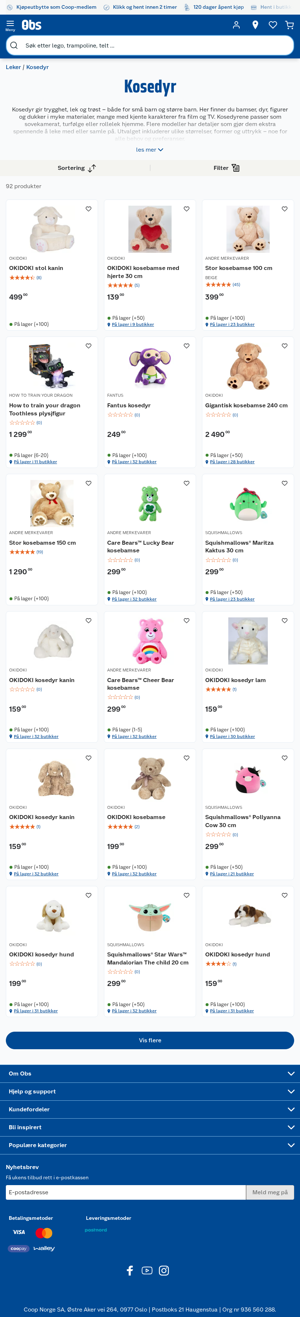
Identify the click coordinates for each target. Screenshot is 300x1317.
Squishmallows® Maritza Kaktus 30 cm (239, 546)
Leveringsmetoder (108, 1218)
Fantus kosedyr (129, 405)
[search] (14, 45)
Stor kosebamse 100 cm (239, 267)
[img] (52, 277)
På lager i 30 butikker (232, 736)
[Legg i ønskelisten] (88, 209)
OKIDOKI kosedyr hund (41, 954)
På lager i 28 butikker (232, 461)
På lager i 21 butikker (232, 873)
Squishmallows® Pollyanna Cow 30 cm (243, 821)
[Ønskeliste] (273, 25)
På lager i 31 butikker (36, 1010)
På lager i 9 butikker (133, 324)
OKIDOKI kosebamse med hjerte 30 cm (143, 271)
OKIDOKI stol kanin (36, 267)
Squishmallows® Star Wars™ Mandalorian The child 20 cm (148, 958)
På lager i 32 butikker (134, 461)
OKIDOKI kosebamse (136, 817)
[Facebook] (130, 1270)
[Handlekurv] (289, 25)
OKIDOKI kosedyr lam (235, 680)
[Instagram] (163, 1270)
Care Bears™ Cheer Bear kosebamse (140, 684)
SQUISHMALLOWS (223, 532)
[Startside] (123, 25)
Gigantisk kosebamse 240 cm (246, 405)
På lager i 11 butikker (35, 461)
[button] (150, 1040)
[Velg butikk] (255, 25)
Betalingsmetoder (31, 1218)
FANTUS (115, 395)
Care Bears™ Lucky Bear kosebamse (140, 546)
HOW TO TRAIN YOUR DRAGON (40, 395)
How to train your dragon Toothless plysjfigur (44, 409)
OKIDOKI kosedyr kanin (42, 680)
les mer (146, 149)
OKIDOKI (18, 258)
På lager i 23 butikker (232, 324)
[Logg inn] (236, 25)
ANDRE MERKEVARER (227, 258)
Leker (13, 67)
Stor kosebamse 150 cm (42, 542)
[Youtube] (147, 1270)
